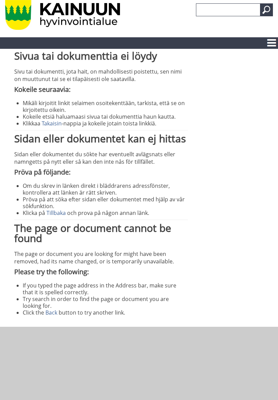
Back (51, 312)
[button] (266, 9)
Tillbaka (56, 213)
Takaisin (52, 123)
